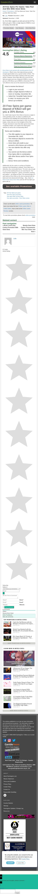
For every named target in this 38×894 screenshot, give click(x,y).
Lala (6, 15)
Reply (2, 888)
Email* (21, 602)
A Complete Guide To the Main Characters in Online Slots (22, 697)
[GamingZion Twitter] (14, 740)
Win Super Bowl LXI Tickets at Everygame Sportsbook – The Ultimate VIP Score (22, 637)
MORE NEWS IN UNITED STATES (19, 710)
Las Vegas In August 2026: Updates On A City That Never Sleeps (22, 690)
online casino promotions (22, 203)
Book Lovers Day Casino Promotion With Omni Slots (10, 227)
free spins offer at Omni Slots (15, 196)
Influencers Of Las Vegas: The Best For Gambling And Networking (22, 669)
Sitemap (6, 805)
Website (22, 604)
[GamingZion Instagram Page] (9, 740)
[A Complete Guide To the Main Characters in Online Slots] (7, 698)
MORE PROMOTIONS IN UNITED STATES (19, 643)
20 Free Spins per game (14, 192)
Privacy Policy (7, 784)
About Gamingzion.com (10, 776)
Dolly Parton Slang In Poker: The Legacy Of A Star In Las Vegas (23, 683)
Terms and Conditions (10, 781)
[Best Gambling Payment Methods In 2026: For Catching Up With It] (7, 677)
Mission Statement (9, 778)
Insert (17, 893)
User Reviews (20, 28)
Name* (21, 600)
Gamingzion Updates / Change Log (13, 808)
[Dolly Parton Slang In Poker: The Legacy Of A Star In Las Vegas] (7, 684)
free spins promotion (12, 198)
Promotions (10, 11)
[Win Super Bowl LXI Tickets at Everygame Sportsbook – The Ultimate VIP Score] (7, 638)
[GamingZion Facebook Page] (5, 740)
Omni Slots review (24, 198)
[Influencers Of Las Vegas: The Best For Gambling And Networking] (7, 670)
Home (4, 11)
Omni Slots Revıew (31, 28)
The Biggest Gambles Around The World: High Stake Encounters (22, 704)
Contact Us (7, 789)
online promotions (30, 215)
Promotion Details (9, 28)
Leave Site (21, 863)
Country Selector (8, 803)
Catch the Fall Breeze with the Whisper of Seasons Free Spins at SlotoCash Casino (23, 622)
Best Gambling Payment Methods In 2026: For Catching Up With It (23, 676)
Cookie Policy (7, 786)
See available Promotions (19, 186)
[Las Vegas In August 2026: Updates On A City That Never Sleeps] (7, 691)
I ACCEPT (10, 863)
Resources (7, 811)
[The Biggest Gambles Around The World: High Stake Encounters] (7, 705)
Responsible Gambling (10, 792)
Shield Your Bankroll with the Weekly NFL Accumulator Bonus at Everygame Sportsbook (23, 630)
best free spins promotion (14, 194)
